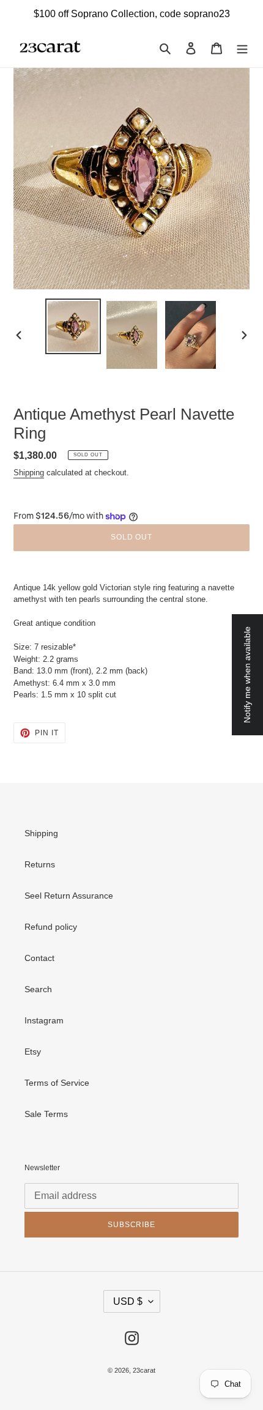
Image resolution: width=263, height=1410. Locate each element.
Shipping (28, 472)
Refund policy (50, 927)
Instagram (44, 1020)
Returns (39, 864)
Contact (39, 958)
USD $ (128, 1301)
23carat (144, 1370)
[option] (73, 326)
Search (38, 989)
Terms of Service (56, 1083)
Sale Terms (46, 1114)
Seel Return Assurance (68, 895)
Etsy (32, 1051)
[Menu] (242, 47)
